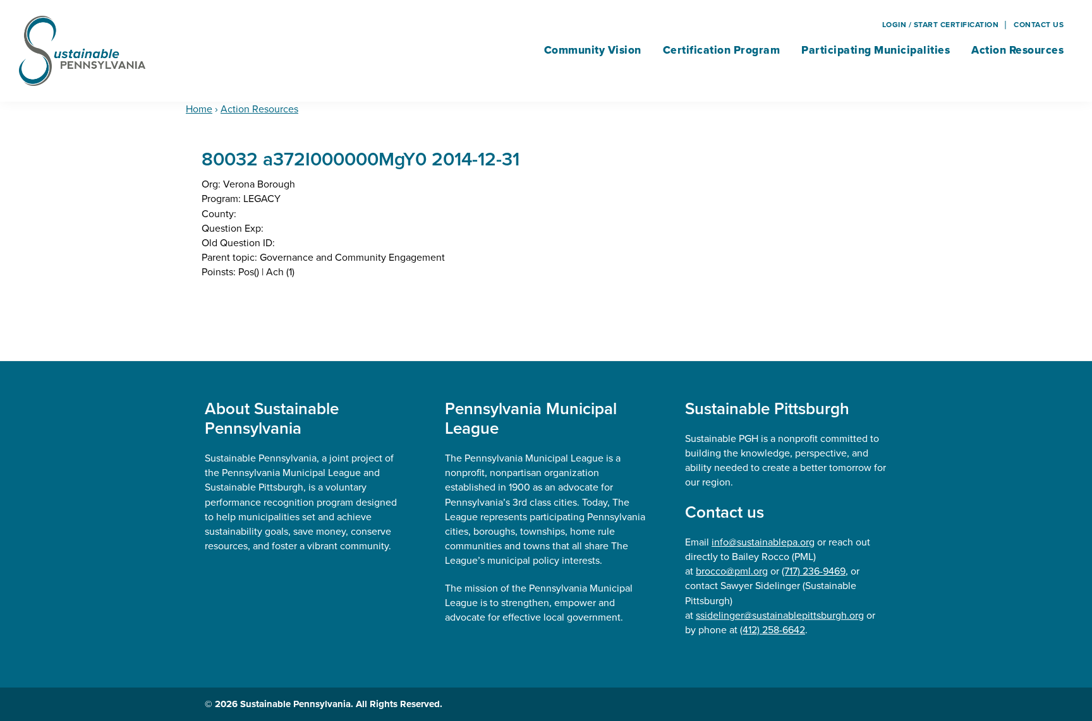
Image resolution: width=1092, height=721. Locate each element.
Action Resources (259, 109)
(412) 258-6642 (772, 630)
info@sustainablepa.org (763, 542)
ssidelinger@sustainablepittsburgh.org (780, 615)
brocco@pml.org (732, 571)
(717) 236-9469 (814, 571)
